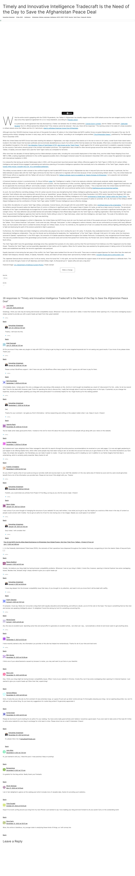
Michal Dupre (10, 620)
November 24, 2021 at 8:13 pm (16, 715)
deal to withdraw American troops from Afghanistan (61, 128)
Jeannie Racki (11, 424)
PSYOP (66, 17)
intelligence (27, 17)
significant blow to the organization (109, 205)
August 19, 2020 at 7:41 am (18, 365)
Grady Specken (11, 600)
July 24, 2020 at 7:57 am (17, 328)
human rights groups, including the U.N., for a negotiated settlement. (26, 166)
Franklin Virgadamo (12, 467)
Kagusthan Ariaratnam (9, 17)
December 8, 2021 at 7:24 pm (16, 753)
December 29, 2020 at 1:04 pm (19, 489)
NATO (58, 17)
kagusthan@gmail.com (27, 739)
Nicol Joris (9, 673)
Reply (5, 321)
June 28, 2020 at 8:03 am (15, 308)
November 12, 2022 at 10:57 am (16, 823)
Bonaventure (10, 768)
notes (50, 181)
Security (71, 17)
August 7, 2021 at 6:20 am (15, 622)
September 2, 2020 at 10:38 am (19, 405)
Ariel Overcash (11, 343)
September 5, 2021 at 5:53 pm (16, 639)
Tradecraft (83, 17)
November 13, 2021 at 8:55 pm (16, 675)
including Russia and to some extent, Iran (110, 254)
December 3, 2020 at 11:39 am (16, 444)
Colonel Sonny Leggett (93, 124)
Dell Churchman (11, 381)
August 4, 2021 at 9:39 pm (17, 584)
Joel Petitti (10, 305)
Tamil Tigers (77, 17)
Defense (41, 17)
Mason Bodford (11, 562)
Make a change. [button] (67, 270)
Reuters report (73, 120)
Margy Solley (10, 504)
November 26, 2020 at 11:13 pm (16, 427)
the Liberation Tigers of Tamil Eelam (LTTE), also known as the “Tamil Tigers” (53, 145)
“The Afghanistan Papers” (102, 134)
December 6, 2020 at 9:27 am (16, 469)
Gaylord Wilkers (11, 693)
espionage (47, 17)
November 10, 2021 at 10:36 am (16, 657)
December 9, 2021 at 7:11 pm (15, 770)
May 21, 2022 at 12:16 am (14, 788)
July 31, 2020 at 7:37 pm (14, 345)
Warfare (89, 17)
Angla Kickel (10, 713)
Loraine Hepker (11, 442)
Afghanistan (35, 17)
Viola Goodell (10, 803)
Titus (8, 637)
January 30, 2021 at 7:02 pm (18, 526)
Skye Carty (10, 821)
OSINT (62, 17)
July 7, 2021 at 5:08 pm (11, 544)
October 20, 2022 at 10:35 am (16, 806)
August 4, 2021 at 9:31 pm (15, 564)
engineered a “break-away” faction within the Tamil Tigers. (107, 196)
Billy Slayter (10, 655)
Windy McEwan (11, 786)
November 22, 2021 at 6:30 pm (16, 695)
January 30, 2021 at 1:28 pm (15, 506)
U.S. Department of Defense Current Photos (28, 265)
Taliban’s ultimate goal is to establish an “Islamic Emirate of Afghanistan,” (83, 175)
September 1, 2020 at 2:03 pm (16, 383)
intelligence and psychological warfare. (105, 188)
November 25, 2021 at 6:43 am (19, 735)
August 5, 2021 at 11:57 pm (15, 602)
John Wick (9, 750)
